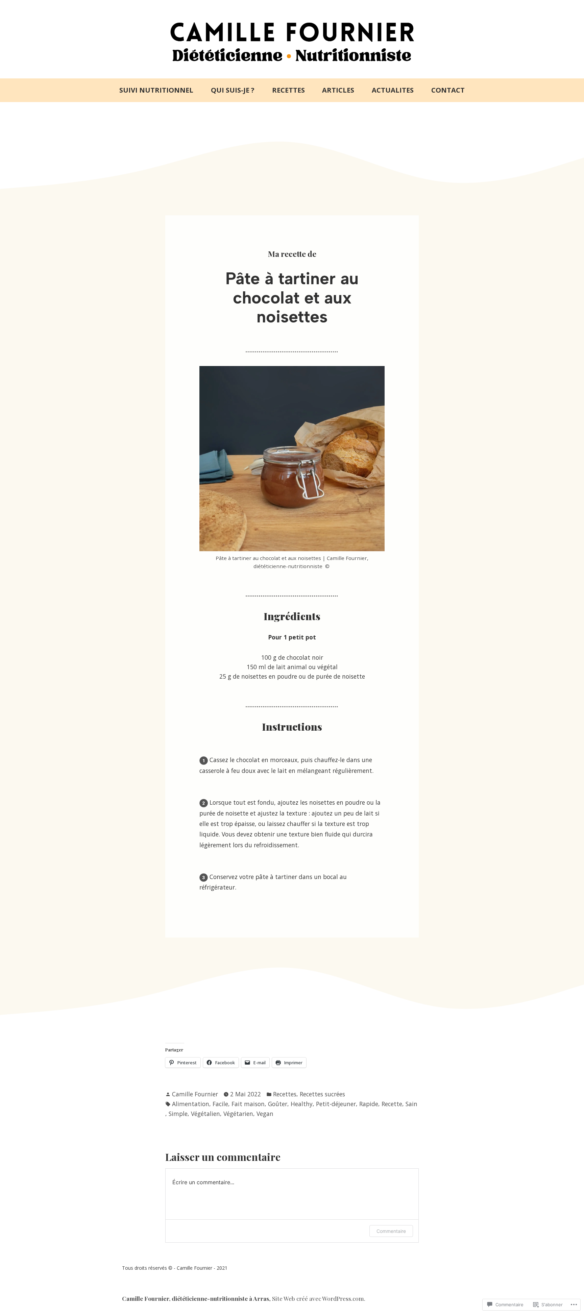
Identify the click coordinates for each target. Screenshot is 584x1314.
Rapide (368, 1104)
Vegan (265, 1114)
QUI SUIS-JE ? (232, 90)
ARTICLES (338, 90)
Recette (392, 1104)
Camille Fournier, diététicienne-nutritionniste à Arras (195, 1298)
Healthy (302, 1104)
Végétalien (205, 1114)
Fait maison (248, 1104)
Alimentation (190, 1104)
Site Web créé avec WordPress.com (318, 1298)
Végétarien (238, 1114)
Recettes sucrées (322, 1094)
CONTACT (448, 90)
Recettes (284, 1094)
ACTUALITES (393, 90)
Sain (411, 1104)
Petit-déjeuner (336, 1104)
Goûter (277, 1104)
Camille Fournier (195, 1094)
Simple (178, 1114)
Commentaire (391, 1231)
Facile (220, 1104)
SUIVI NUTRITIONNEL (156, 90)
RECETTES (288, 90)
